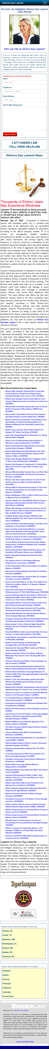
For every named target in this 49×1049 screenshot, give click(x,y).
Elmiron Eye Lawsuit (12, 3)
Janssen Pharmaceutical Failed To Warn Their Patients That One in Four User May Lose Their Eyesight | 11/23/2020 (24, 777)
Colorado (6, 992)
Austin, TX (7, 935)
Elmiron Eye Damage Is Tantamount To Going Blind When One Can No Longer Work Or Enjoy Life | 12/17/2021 (26, 466)
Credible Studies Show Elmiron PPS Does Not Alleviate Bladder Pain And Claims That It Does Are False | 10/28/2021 (25, 518)
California (6, 988)
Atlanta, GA (7, 931)
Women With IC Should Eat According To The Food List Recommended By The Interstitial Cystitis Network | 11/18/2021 (26, 489)
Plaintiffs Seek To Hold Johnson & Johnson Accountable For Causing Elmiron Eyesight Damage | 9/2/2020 (26, 822)
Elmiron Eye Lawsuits (21, 1010)
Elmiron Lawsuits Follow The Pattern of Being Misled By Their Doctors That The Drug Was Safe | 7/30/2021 (25, 655)
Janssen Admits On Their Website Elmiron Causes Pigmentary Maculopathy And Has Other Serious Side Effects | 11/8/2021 (25, 503)
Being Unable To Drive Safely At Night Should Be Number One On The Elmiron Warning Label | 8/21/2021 (25, 626)
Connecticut (7, 996)
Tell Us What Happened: (12, 105)
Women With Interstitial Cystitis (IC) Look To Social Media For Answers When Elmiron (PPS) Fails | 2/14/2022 (26, 409)
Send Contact (10, 134)
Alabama (6, 971)
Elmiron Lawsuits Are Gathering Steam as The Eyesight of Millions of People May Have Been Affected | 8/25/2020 (24, 830)
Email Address (9, 96)
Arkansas (6, 984)
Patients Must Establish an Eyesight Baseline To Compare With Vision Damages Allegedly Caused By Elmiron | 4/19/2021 (26, 674)
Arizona (5, 979)
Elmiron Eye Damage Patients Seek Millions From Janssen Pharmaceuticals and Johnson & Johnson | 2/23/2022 (26, 401)
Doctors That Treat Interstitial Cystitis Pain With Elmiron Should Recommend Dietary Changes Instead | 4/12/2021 (24, 681)
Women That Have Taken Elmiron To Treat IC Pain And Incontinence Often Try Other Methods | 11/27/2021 (25, 482)
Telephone (7, 87)
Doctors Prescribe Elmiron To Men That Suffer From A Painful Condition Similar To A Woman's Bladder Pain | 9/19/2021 (26, 584)
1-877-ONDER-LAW (24, 142)
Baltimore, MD (8, 939)
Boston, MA (7, 948)
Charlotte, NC (8, 957)
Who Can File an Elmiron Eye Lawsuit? (24, 49)
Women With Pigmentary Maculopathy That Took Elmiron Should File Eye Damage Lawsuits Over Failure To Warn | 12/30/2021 (25, 453)
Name (5, 79)
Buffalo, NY (7, 952)
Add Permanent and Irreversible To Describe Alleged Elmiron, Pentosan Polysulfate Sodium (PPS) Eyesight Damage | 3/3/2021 (26, 716)
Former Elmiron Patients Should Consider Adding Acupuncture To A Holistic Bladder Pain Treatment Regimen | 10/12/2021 (25, 544)
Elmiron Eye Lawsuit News (24, 155)
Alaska (5, 975)
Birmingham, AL (9, 944)
